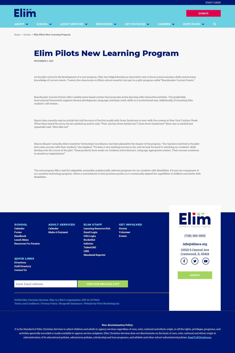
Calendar (19, 228)
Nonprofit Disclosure (70, 303)
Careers (164, 24)
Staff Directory (22, 266)
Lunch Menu (21, 239)
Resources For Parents (27, 243)
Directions (20, 262)
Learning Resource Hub (97, 228)
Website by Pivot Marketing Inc (101, 303)
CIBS (86, 251)
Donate (204, 13)
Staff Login (213, 2)
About (19, 24)
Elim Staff (93, 224)
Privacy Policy (49, 303)
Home (17, 34)
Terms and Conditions (26, 303)
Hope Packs (191, 24)
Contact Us (20, 270)
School (42, 24)
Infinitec (88, 243)
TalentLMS (90, 247)
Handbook (20, 236)
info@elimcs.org (195, 244)
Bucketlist (89, 239)
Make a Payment (58, 232)
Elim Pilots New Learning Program (52, 34)
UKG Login (90, 236)
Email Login (90, 232)
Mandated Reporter (94, 254)
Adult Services (71, 24)
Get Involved (135, 24)
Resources (104, 24)
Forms (18, 232)
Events (123, 236)
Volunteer (124, 232)
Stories (27, 34)
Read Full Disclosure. (200, 337)
